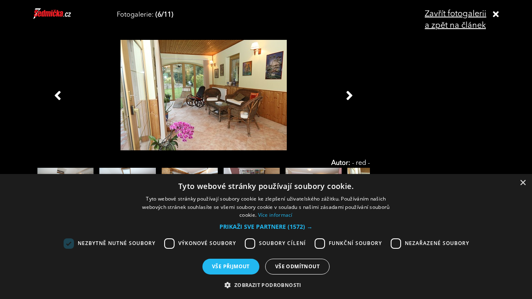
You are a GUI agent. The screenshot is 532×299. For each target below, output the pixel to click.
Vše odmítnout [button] (297, 266)
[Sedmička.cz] (62, 17)
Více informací (275, 214)
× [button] (523, 183)
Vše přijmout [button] (231, 266)
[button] (266, 227)
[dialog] (266, 236)
